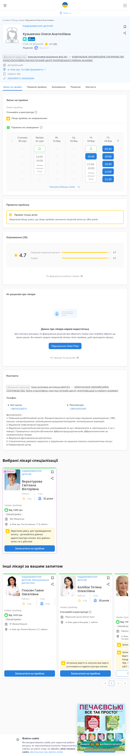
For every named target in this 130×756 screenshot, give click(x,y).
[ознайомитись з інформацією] (39, 149)
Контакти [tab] (91, 87)
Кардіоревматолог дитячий (38, 25)
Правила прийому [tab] (37, 87)
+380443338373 (18, 408)
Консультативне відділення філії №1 (48, 56)
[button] (124, 33)
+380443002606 (78, 408)
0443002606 (27, 78)
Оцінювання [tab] (59, 87)
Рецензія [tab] (76, 87)
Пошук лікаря (18, 20)
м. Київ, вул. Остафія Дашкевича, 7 (27, 69)
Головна (6, 20)
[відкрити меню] (125, 5)
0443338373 (14, 78)
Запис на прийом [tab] (12, 87)
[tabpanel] (65, 274)
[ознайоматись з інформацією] (41, 127)
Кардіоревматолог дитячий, (32, 578)
